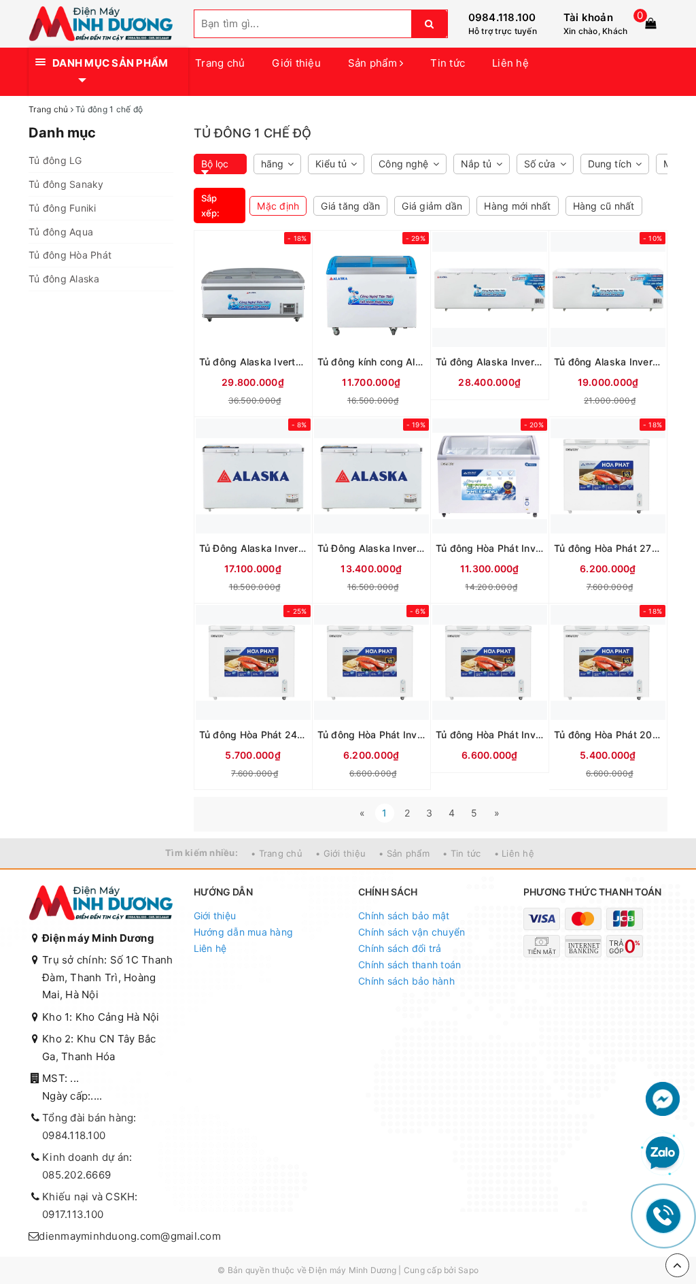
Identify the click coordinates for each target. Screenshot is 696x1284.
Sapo (468, 1270)
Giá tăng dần (350, 206)
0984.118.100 (502, 17)
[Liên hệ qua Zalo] (663, 1153)
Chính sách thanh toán (409, 964)
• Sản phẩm (404, 853)
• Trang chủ (276, 853)
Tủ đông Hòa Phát (70, 255)
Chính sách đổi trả (400, 948)
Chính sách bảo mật (404, 915)
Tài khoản (588, 17)
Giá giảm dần (432, 206)
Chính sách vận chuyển (411, 932)
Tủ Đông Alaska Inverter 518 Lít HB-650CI (371, 548)
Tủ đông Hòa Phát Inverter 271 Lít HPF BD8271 (490, 734)
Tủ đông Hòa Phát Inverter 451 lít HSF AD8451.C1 (490, 548)
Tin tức (447, 62)
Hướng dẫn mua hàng (244, 932)
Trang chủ (220, 62)
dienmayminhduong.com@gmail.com (130, 1236)
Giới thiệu (296, 62)
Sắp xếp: (210, 205)
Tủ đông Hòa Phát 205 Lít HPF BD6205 (608, 734)
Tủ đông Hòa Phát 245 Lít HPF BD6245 (253, 734)
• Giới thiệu (340, 853)
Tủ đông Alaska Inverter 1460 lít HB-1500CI (490, 361)
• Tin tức (461, 853)
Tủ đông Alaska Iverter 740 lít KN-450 (253, 361)
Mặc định (278, 206)
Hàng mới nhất (517, 206)
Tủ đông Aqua (61, 231)
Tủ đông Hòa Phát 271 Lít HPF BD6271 (608, 548)
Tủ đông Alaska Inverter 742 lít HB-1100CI (608, 361)
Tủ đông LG (55, 160)
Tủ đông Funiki (63, 208)
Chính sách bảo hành (406, 981)
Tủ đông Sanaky (66, 184)
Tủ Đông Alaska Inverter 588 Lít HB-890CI (253, 548)
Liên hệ (510, 62)
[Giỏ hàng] (650, 23)
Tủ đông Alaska (64, 278)
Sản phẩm (374, 62)
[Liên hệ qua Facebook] (663, 1097)
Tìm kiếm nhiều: (201, 852)
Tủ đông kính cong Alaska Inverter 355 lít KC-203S (371, 361)
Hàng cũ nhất (604, 206)
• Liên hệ (514, 853)
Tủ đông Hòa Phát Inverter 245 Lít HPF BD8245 (371, 734)
